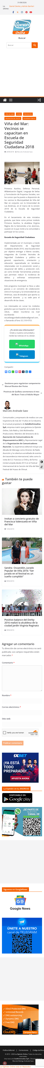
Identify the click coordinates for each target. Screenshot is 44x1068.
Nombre (6, 695)
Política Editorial (8, 1050)
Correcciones (23, 1050)
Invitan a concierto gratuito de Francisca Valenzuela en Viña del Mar (21, 521)
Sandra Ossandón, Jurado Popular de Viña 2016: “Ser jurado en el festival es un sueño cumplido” (19, 572)
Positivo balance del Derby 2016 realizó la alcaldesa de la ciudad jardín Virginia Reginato (21, 622)
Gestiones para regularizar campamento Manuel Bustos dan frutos (22, 384)
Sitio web (6, 718)
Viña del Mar (9, 114)
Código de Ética (38, 1050)
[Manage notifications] (5, 1063)
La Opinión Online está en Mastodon (15, 1066)
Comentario (8, 662)
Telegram (23, 356)
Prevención (28, 114)
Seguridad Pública (29, 118)
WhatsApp (23, 345)
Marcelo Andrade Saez (25, 152)
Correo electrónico (11, 707)
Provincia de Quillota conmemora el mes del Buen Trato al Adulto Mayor (21, 393)
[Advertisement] (22, 73)
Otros (19, 114)
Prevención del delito (12, 118)
